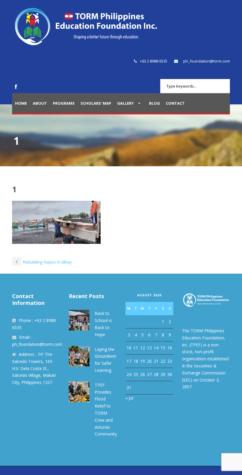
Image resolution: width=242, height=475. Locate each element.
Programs (64, 103)
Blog (154, 103)
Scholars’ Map (96, 103)
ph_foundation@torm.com (206, 61)
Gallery (125, 103)
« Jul (129, 398)
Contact (175, 103)
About (40, 103)
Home (21, 103)
